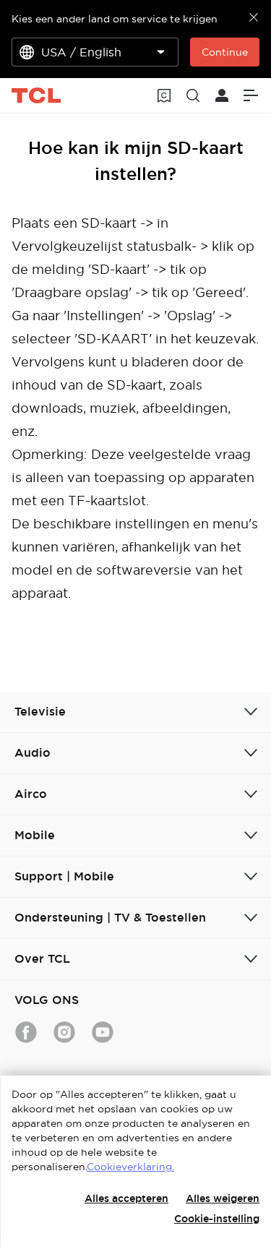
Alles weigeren (222, 1198)
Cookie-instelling (216, 1218)
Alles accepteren (126, 1198)
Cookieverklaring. (130, 1166)
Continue (225, 52)
